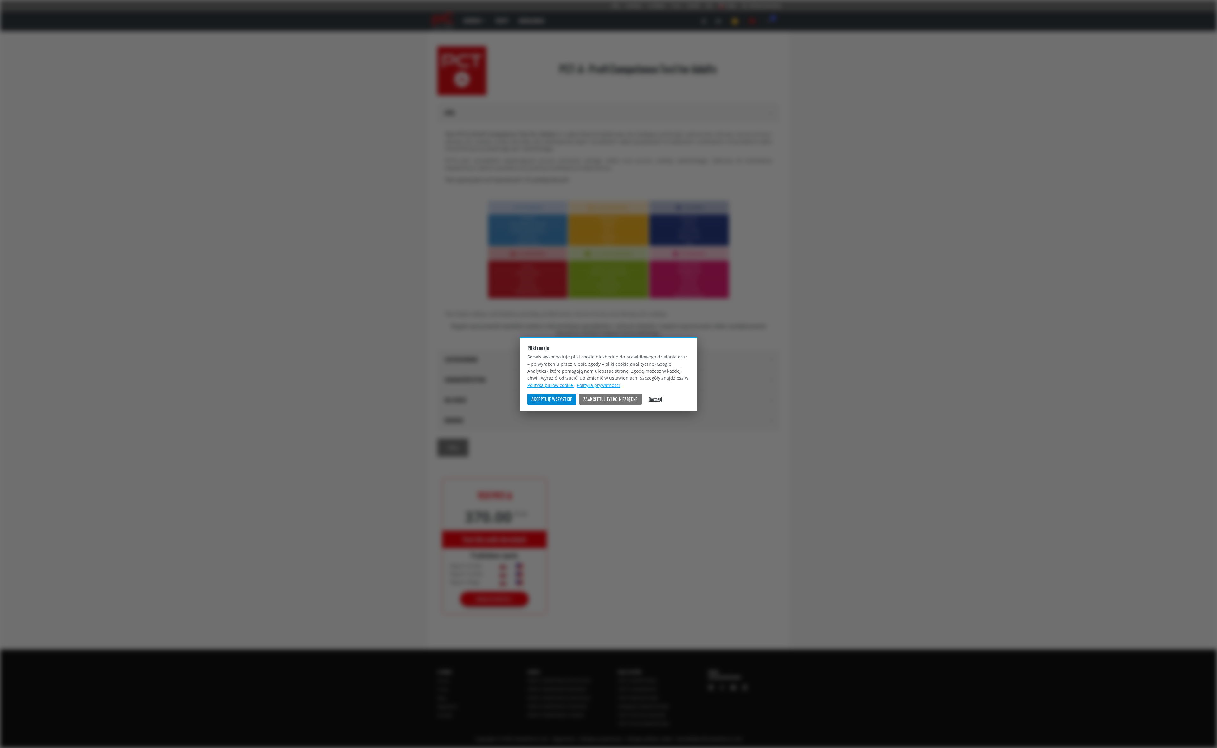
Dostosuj (655, 399)
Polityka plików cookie (550, 385)
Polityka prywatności (598, 385)
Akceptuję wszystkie (551, 399)
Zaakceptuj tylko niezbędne (610, 399)
